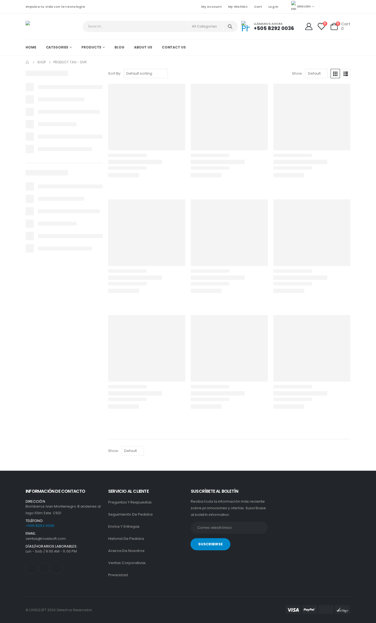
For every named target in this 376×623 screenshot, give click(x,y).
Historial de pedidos (126, 538)
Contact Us (174, 47)
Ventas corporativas (127, 562)
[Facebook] (327, 6)
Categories (57, 47)
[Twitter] (337, 6)
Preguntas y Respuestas (130, 502)
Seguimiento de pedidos (130, 514)
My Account (211, 6)
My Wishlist (238, 6)
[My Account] (309, 26)
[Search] (230, 26)
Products (91, 47)
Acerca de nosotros (126, 550)
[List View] (345, 73)
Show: (297, 73)
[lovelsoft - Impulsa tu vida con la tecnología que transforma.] (41, 26)
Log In (273, 6)
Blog (119, 47)
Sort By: (114, 73)
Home (31, 47)
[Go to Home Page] (27, 62)
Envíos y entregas (124, 526)
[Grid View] (335, 73)
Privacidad (118, 575)
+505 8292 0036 (40, 525)
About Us (143, 47)
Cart (258, 6)
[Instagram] (346, 6)
